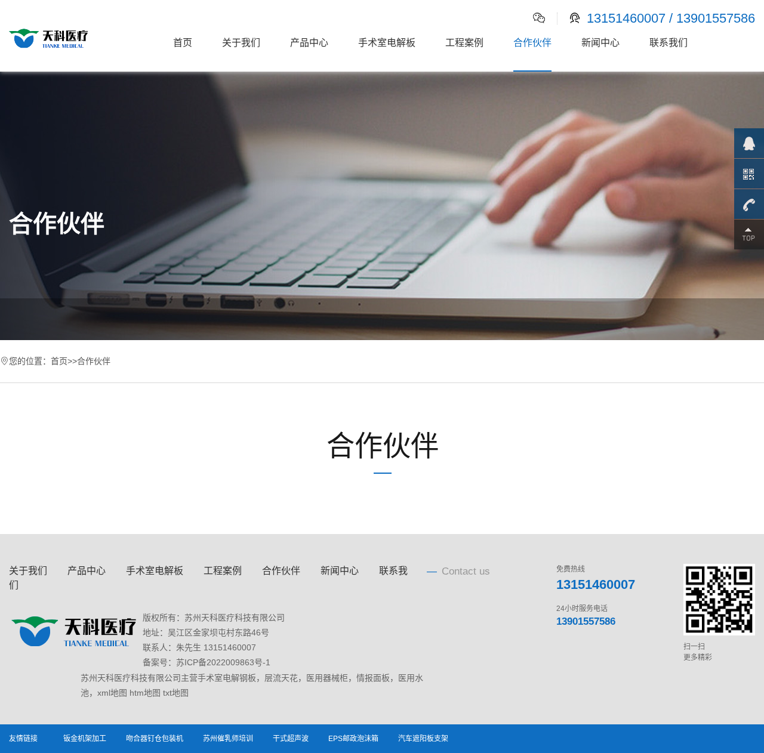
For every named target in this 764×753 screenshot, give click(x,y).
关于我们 (241, 43)
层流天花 (281, 678)
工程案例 (464, 43)
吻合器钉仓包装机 (154, 739)
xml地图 (112, 693)
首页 (182, 43)
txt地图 (176, 693)
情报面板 (373, 678)
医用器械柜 (327, 678)
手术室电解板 (386, 43)
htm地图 (145, 693)
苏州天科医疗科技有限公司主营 (139, 678)
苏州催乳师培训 (228, 739)
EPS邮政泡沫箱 (353, 739)
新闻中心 (600, 43)
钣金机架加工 (84, 739)
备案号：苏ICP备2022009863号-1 (206, 662)
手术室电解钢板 (227, 678)
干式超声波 (291, 739)
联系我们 (668, 43)
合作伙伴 (532, 43)
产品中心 (309, 43)
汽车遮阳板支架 (423, 739)
